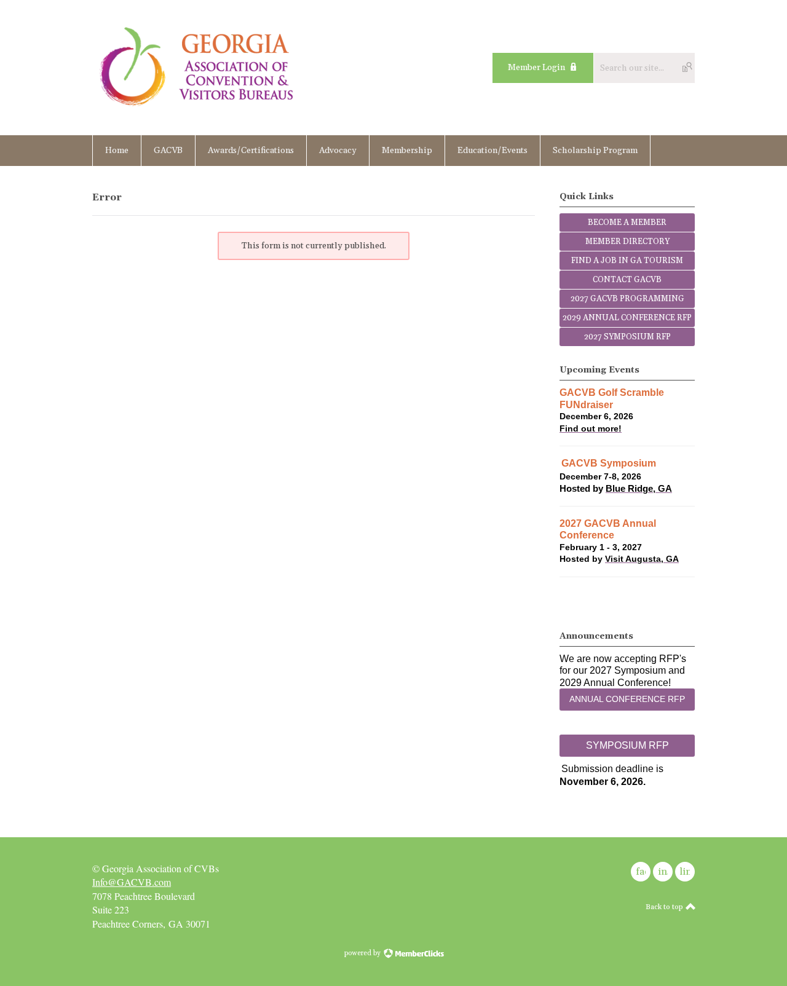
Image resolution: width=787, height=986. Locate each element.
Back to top (665, 907)
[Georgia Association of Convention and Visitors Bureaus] (197, 108)
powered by (363, 953)
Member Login (536, 67)
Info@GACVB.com (131, 881)
